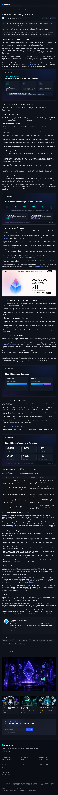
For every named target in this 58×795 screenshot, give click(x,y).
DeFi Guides (23, 761)
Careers (4, 761)
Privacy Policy (5, 790)
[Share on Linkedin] (13, 651)
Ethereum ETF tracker (30, 582)
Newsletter (23, 759)
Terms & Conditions (13, 790)
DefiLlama (34, 407)
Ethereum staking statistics (18, 413)
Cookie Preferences (23, 790)
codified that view (6, 571)
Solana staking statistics (18, 426)
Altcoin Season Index (6, 777)
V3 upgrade (26, 585)
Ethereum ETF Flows (43, 759)
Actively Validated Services (9, 344)
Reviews (22, 764)
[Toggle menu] (56, 4)
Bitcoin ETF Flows (43, 757)
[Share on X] (10, 651)
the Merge (38, 63)
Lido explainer (6, 238)
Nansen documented (17, 526)
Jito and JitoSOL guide (8, 253)
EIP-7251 (38, 588)
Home (3, 9)
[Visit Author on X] (11, 630)
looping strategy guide (21, 327)
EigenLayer (26, 321)
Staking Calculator (6, 772)
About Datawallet (6, 757)
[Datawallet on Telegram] (6, 751)
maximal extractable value (48, 250)
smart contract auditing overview (19, 539)
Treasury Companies (43, 761)
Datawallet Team (13, 18)
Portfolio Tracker (5, 770)
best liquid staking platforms (39, 266)
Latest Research (24, 757)
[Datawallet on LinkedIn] (9, 751)
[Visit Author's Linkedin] (14, 630)
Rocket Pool (13, 171)
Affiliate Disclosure (32, 790)
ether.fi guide (22, 261)
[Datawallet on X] (3, 751)
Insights (7, 9)
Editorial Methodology (7, 759)
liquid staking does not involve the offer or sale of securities (24, 569)
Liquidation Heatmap (43, 764)
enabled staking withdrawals (30, 64)
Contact (4, 764)
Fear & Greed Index (6, 774)
